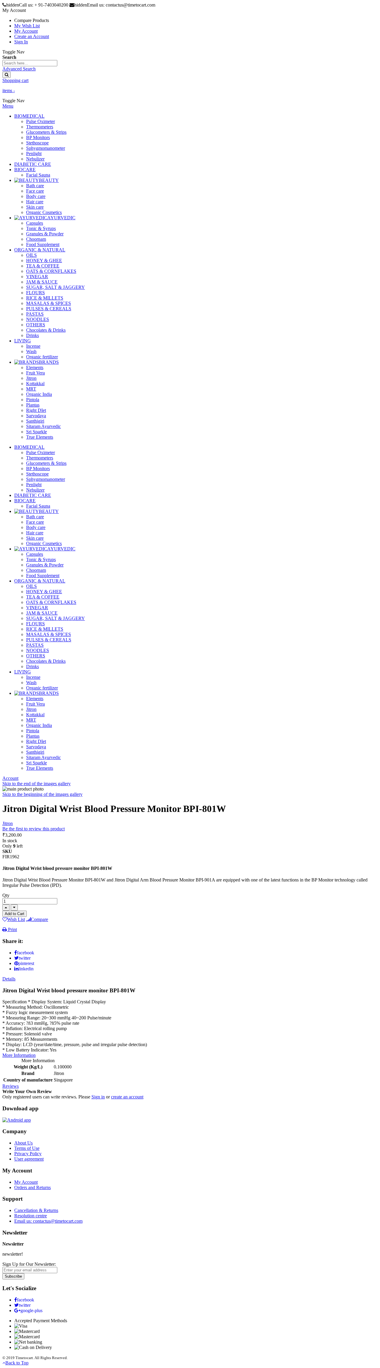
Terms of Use (26, 1148)
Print (12, 929)
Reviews (10, 1086)
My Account (26, 31)
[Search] (6, 75)
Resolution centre (30, 1215)
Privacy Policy (28, 1153)
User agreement (29, 1158)
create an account (127, 1096)
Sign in (98, 1096)
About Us (23, 1142)
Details (8, 978)
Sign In (21, 41)
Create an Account (31, 36)
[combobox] (29, 63)
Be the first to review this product (33, 828)
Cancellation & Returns (36, 1210)
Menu (7, 105)
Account (10, 778)
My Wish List (27, 25)
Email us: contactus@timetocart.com (48, 1221)
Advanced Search (19, 68)
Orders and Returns (32, 1187)
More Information (19, 1055)
